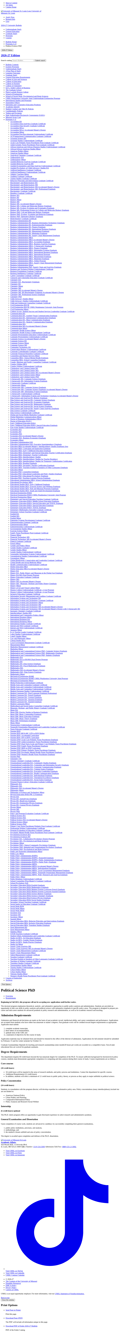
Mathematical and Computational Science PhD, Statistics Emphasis (35, 655)
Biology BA (14, 195)
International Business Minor (21, 617)
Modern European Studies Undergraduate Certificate (29, 691)
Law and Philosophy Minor (20, 638)
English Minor (15, 518)
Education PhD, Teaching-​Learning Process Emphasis (30, 478)
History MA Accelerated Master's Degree (25, 581)
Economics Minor (17, 440)
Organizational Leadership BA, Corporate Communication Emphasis (35, 767)
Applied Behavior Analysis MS (22, 164)
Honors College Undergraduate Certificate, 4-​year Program (32, 592)
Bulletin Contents (12, 65)
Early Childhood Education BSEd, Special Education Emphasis (33, 425)
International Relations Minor (21, 622)
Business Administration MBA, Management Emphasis (30, 257)
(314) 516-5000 (39, 1147)
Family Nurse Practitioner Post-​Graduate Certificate (29, 533)
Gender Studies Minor (18, 550)
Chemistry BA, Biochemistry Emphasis (24, 282)
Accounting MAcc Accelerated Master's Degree (28, 130)
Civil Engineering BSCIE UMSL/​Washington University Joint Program (36, 307)
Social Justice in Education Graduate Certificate (27, 904)
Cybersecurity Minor (18, 385)
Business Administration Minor (21, 265)
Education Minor (16, 470)
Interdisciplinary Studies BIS (21, 613)
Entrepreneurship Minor (19, 525)
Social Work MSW (17, 911)
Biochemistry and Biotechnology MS (24, 185)
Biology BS (14, 198)
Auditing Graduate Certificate (21, 176)
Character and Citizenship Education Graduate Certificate (31, 278)
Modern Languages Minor (20, 704)
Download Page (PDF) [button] (14, 1318)
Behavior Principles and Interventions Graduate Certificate (31, 181)
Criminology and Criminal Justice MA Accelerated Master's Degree (35, 373)
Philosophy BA (16, 784)
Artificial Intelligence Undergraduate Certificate (27, 172)
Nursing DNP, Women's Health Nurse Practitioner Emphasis (32, 754)
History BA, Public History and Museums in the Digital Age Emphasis (36, 573)
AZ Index (9, 5)
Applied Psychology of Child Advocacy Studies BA (29, 168)
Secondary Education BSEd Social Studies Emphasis (30, 900)
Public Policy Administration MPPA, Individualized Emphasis (33, 868)
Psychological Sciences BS (20, 837)
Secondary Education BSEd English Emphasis (27, 885)
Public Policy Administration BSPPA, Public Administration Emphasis (36, 860)
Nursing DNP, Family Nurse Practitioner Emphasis (29, 746)
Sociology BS (15, 915)
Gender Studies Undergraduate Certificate (25, 552)
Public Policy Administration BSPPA (24, 856)
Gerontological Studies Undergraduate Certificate (28, 556)
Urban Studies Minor (18, 972)
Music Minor (15, 723)
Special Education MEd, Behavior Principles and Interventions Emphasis (37, 921)
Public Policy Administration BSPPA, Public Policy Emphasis (33, 862)
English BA (14, 514)
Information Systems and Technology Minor (26, 603)
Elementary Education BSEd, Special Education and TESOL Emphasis (36, 503)
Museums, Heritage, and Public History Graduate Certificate (32, 708)
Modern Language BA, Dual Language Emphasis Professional (33, 693)
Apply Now (10, 17)
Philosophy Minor (17, 790)
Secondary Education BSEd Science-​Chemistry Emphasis (31, 896)
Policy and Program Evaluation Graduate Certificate (29, 814)
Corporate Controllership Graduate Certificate (27, 352)
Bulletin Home (11, 42)
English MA (14, 516)
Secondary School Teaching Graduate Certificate (28, 902)
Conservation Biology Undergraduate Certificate (28, 349)
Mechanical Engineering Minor (21, 681)
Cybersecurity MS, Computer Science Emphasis (28, 387)
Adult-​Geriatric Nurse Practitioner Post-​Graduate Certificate (32, 145)
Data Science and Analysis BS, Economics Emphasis (30, 402)
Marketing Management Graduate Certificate (26, 647)
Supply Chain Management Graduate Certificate (28, 951)
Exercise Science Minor (19, 531)
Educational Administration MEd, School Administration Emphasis (35, 480)
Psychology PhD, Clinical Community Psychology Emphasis (33, 845)
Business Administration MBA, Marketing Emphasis (29, 259)
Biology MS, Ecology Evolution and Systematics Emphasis (32, 208)
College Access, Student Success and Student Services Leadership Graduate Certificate (42, 311)
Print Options (6, 984)
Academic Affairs (8, 1142)
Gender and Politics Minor (20, 546)
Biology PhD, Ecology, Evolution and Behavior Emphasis (31, 214)
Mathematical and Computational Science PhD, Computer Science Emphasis (38, 651)
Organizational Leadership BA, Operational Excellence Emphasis (34, 778)
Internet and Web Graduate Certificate (24, 626)
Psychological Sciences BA (20, 835)
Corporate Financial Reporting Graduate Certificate (29, 354)
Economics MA (16, 434)
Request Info (10, 19)
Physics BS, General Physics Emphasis (24, 805)
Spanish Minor (15, 919)
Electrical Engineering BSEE (21, 493)
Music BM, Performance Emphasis (23, 721)
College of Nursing (13, 84)
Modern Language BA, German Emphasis (26, 697)
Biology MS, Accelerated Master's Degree (25, 204)
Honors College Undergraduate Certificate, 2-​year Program (32, 590)
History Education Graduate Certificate (24, 577)
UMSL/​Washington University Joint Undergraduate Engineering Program (33, 98)
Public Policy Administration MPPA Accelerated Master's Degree (34, 866)
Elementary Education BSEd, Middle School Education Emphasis (34, 501)
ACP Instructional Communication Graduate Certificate (30, 136)
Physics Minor (15, 807)
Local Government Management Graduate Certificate (30, 643)
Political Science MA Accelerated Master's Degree (28, 820)
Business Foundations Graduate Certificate (26, 271)
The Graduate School (13, 90)
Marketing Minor (16, 649)
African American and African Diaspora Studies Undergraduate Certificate (37, 147)
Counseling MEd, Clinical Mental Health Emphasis (29, 358)
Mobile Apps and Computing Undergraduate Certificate (30, 687)
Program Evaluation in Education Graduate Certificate (30, 830)
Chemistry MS (15, 288)
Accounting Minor (17, 132)
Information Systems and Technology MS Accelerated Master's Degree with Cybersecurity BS (45, 609)
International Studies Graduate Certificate (25, 624)
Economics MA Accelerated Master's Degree (26, 436)
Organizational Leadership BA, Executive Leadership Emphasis (34, 771)
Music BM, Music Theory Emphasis (23, 719)
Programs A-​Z (11, 119)
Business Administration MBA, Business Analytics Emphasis (33, 244)
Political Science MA (18, 818)
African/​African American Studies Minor (25, 149)
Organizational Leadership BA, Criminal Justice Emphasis (31, 769)
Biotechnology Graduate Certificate (23, 219)
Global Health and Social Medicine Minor (25, 562)
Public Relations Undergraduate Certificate (26, 879)
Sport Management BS (18, 927)
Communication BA (17, 314)
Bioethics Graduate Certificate (21, 193)
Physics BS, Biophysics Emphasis (23, 801)
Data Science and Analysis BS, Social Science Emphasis (31, 406)
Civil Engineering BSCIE (19, 305)
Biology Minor (15, 200)
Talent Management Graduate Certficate (25, 955)
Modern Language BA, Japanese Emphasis (26, 700)
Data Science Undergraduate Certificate (25, 413)
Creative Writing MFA (18, 364)
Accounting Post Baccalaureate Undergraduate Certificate (31, 134)
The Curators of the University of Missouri (21, 1281)
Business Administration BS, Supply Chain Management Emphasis (35, 236)
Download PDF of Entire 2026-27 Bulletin (21, 1326)
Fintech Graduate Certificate (20, 541)
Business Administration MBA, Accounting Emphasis (30, 242)
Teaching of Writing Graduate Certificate (25, 961)
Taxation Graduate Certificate (21, 957)
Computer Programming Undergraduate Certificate (29, 337)
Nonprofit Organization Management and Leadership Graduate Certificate (37, 727)
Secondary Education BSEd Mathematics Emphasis (29, 887)
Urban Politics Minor (18, 970)
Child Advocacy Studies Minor (21, 299)
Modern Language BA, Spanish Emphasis (26, 702)
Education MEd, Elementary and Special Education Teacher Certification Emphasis (41, 453)
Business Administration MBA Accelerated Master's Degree (32, 240)
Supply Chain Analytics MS (20, 946)
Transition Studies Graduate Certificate (24, 963)
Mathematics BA (16, 657)
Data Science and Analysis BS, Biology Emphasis (28, 398)
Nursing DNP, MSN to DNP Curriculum (25, 748)
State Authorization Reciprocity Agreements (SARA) (25, 115)
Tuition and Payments (14, 113)
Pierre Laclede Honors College (17, 92)
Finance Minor (15, 535)
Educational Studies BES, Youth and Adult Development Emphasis (35, 491)
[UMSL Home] (13, 1140)
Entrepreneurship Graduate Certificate (24, 522)
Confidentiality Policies (14, 111)
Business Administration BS (20, 221)
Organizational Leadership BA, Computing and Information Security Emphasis (39, 765)
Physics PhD (15, 811)
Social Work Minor (17, 908)
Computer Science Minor (19, 343)
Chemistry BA (15, 280)
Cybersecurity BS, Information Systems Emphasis (28, 381)
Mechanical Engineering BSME (22, 676)
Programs (9, 36)
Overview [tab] (9, 996)
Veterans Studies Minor (19, 974)
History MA (14, 579)
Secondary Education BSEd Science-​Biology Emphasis (30, 894)
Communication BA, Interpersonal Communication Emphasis (33, 318)
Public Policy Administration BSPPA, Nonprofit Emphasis (32, 858)
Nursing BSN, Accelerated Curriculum (24, 735)
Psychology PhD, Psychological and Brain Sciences (29, 849)
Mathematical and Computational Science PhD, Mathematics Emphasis (36, 653)
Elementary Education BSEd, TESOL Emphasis (28, 508)
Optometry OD (16, 759)
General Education (12, 31)
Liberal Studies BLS (17, 641)
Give (7, 21)
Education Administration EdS (21, 442)
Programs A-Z (11, 44)
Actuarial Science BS (18, 138)
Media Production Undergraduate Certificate (26, 683)
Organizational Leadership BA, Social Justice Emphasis (31, 780)
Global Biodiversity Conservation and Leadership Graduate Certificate (36, 560)
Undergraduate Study (13, 29)
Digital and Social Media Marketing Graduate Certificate (31, 415)
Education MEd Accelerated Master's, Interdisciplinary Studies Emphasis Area (39, 446)
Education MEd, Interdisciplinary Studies (25, 457)
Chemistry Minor (16, 286)
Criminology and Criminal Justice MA (24, 371)
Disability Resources (13, 1283)
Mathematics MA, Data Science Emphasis (25, 672)
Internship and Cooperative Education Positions (23, 105)
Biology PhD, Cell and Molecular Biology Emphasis (29, 212)
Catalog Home (11, 7)
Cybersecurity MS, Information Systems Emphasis (29, 392)
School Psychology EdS (19, 883)
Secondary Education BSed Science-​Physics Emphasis (30, 898)
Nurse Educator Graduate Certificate (23, 729)
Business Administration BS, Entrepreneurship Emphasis (31, 225)
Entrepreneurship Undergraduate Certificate (26, 527)
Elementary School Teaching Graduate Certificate (28, 512)
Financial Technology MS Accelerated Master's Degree (30, 539)
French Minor (15, 543)
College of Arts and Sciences (16, 79)
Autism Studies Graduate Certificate (23, 179)
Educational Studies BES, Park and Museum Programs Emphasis (34, 489)
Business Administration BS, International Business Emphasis (33, 229)
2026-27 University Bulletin (11, 25)
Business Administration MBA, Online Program (28, 261)
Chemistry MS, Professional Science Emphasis (27, 295)
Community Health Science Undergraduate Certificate (30, 333)
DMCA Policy (11, 1285)
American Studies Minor (19, 153)
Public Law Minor (17, 854)
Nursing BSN (15, 731)
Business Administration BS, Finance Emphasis (27, 227)
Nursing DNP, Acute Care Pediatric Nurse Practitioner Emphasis (34, 740)
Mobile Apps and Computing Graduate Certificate (28, 685)
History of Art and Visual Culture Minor (25, 588)
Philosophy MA (16, 786)
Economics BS (15, 432)
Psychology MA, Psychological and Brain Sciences (29, 841)
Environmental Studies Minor (21, 529)
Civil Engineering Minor (19, 309)
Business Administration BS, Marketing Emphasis (28, 233)
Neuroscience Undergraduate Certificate (25, 725)
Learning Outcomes (13, 73)
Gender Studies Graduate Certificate (23, 548)
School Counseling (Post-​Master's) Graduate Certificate (30, 881)
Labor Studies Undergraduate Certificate (25, 634)
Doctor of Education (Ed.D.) (21, 421)
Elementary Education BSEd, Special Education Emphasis (32, 506)
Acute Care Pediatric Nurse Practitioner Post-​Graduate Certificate (34, 143)
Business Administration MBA (21, 238)
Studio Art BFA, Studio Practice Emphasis (26, 942)
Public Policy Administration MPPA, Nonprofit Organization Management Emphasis (41, 873)
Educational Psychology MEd (21, 482)
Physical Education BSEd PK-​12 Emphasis (26, 795)
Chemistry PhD (16, 297)
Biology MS (14, 202)
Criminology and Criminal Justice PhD (24, 377)
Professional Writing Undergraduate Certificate (27, 828)
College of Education (13, 82)
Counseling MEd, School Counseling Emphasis (28, 360)
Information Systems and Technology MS (25, 605)
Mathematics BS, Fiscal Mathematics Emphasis (27, 666)
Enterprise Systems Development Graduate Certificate (30, 520)
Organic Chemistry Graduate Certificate (25, 761)
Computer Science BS (18, 341)
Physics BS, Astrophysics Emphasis (23, 799)
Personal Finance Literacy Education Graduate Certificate (31, 782)
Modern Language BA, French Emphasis (25, 695)
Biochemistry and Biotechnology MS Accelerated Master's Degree (34, 187)
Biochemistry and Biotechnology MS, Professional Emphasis (32, 189)
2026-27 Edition (10, 55)
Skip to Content (11, 3)
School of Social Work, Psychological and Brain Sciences (27, 96)
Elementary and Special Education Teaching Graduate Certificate (34, 499)
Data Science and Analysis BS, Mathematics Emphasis (30, 404)
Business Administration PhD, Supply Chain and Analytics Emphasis (35, 267)
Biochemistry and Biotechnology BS (24, 183)
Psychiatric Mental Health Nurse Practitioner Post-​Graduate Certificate (36, 833)
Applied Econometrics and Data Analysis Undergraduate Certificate (35, 166)
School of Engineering (14, 94)
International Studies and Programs (18, 100)
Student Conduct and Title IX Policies (20, 109)
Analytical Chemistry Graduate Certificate (25, 155)
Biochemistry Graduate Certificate (23, 191)
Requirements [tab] (11, 998)
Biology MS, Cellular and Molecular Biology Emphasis (30, 206)
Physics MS (14, 809)
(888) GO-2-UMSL (69, 1147)
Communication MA (18, 324)
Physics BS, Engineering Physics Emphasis (26, 803)
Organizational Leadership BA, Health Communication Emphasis (34, 773)
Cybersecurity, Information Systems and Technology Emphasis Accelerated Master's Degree (44, 396)
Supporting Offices (13, 103)
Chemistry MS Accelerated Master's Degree (26, 290)
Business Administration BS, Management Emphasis (29, 231)
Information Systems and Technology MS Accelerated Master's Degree (36, 607)
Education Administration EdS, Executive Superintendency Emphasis (36, 444)
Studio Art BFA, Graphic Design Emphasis (26, 940)
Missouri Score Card (13, 117)
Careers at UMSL (12, 1290)
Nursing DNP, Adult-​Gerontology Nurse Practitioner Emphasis (33, 742)
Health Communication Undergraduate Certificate (28, 565)
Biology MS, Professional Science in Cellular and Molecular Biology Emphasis (39, 210)
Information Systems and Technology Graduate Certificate (31, 600)
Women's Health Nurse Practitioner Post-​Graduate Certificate (32, 976)
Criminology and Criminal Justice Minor (25, 375)
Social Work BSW (17, 906)
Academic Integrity (13, 107)
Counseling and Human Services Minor (25, 356)
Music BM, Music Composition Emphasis (25, 714)
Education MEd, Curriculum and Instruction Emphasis (30, 449)
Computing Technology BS (20, 347)
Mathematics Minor (17, 674)
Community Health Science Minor (23, 330)
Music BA (14, 710)
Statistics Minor (16, 932)
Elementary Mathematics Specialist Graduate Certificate (30, 510)
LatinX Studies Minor (18, 636)
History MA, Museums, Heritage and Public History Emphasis (33, 584)
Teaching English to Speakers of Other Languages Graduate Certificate (36, 959)
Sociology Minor (16, 917)
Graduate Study (11, 34)
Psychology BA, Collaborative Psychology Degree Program (32, 839)
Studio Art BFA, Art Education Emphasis (25, 938)
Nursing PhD (15, 757)
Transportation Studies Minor (21, 965)
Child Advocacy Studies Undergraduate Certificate (29, 301)
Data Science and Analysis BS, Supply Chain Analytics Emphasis (34, 408)
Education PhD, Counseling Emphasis (24, 472)
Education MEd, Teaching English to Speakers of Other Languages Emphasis (39, 468)
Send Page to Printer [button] (13, 1310)
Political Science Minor (19, 822)
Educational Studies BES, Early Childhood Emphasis (30, 484)
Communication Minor (18, 328)
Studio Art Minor (16, 944)
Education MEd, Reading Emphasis (23, 463)
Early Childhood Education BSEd (23, 423)
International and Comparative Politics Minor (27, 615)
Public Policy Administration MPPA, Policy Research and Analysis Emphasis (39, 875)
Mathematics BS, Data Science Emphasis (25, 664)
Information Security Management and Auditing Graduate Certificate (35, 596)
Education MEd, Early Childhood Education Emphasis (30, 451)
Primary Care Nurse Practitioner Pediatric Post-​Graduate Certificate (35, 826)
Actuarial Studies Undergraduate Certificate (26, 141)
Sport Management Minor (19, 930)
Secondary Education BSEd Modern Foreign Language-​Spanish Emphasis (38, 892)
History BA (14, 571)
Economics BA (16, 430)
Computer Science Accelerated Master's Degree (27, 339)
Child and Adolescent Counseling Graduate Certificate (30, 303)
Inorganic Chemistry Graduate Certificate (25, 611)
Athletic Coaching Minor (19, 174)
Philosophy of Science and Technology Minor (27, 792)
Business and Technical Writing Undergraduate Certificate (31, 269)
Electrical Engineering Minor (21, 497)
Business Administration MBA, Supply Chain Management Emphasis (36, 263)
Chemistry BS (15, 284)
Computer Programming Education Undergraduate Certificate (33, 335)
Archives (9, 980)
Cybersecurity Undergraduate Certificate (25, 394)
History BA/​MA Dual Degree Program (24, 575)
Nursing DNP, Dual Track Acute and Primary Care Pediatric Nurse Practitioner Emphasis (43, 744)
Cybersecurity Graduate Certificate (23, 383)
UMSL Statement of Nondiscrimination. (69, 1294)
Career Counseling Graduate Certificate (24, 276)
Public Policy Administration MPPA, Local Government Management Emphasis (40, 870)
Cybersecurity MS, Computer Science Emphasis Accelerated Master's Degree (39, 390)
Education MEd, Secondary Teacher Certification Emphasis (32, 465)
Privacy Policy (11, 1288)
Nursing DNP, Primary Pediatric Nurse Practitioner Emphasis (33, 750)
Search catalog (6, 60)
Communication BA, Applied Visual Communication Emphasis (33, 316)
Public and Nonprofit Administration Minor (26, 851)
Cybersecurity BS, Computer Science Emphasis (28, 379)
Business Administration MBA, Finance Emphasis (28, 248)
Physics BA (14, 797)
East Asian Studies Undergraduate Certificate (27, 427)
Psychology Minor (17, 843)
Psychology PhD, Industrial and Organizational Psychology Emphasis (36, 847)
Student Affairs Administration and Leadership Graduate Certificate (35, 936)
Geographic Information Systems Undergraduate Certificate (32, 554)
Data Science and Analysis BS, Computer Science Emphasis (32, 400)
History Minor (15, 586)
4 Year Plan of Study (13, 71)
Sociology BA (15, 913)
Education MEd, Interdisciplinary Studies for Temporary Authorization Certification (41, 461)
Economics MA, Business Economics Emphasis (28, 438)
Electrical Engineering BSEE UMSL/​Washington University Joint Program (38, 495)
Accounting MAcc (17, 128)
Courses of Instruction (14, 978)
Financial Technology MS (20, 537)
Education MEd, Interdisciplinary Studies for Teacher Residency (34, 459)
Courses (9, 38)
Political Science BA (18, 816)
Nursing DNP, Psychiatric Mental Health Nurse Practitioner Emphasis (36, 752)
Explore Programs (12, 67)
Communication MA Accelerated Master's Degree (28, 326)
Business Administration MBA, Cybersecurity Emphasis (31, 246)
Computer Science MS (18, 345)
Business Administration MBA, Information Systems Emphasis (33, 250)
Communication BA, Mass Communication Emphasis (30, 320)
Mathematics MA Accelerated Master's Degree (27, 670)
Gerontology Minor (17, 558)
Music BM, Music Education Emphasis (24, 716)
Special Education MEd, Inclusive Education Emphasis (30, 923)
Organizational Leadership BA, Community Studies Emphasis (33, 763)
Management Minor (17, 645)
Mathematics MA (16, 668)
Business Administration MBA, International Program (30, 254)
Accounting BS (16, 122)
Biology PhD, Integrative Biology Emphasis (26, 217)
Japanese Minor (16, 630)
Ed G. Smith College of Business (18, 88)
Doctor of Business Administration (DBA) (26, 419)
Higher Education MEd (19, 567)
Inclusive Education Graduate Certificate (25, 594)
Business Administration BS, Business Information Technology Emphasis (37, 223)
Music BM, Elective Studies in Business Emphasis (29, 712)
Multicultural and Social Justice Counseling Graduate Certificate (34, 706)
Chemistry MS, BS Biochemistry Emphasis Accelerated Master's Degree (37, 292)
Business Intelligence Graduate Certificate (25, 273)
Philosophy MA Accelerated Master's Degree (27, 788)
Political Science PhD (18, 824)
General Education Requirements (18, 77)
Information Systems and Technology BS (25, 598)
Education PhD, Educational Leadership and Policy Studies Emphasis (36, 474)
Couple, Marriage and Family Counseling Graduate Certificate (33, 362)
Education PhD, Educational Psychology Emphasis (29, 476)
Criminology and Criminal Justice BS (24, 368)
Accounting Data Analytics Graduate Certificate (28, 124)
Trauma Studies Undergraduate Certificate (25, 968)
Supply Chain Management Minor (23, 953)
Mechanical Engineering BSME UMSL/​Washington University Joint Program (39, 679)
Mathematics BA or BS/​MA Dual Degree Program (29, 660)
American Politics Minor (19, 151)
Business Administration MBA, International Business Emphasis (34, 252)
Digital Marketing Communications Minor (25, 417)
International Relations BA (20, 619)
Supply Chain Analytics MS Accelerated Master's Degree (31, 949)
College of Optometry (14, 86)
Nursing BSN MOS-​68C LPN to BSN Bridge (27, 733)
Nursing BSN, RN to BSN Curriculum (24, 738)
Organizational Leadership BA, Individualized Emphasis (31, 776)
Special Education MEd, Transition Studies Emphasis (30, 925)
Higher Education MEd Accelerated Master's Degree (29, 569)
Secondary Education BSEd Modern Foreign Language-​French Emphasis (37, 889)
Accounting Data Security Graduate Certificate (27, 126)
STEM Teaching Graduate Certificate (24, 934)
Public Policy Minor (17, 877)
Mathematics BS (16, 662)
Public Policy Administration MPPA (23, 864)
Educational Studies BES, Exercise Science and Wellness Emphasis (35, 487)
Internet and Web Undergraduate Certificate (26, 628)
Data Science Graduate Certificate (22, 411)
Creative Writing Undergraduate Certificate (26, 366)
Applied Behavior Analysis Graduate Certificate (28, 162)
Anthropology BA (17, 157)
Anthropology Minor (18, 160)
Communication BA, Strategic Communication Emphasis (31, 322)
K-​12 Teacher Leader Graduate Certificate (25, 632)
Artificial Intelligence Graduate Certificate (25, 170)
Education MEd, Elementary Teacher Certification (28, 455)
